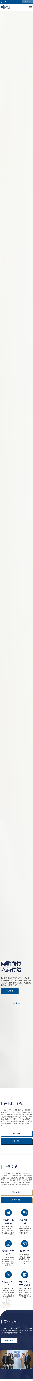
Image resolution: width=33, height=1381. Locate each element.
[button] (30, 7)
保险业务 (25, 1251)
